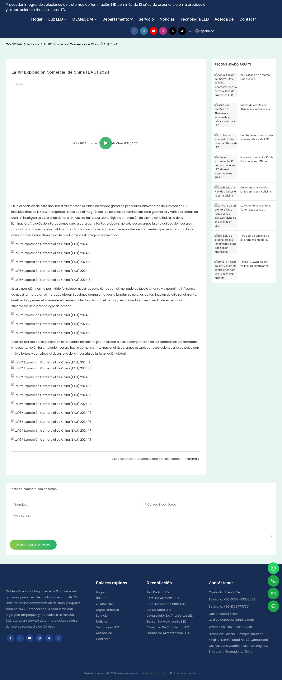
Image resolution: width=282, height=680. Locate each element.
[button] (255, 19)
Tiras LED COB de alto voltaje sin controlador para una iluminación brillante (254, 264)
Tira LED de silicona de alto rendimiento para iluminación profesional (254, 238)
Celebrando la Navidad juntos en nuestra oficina (255, 189)
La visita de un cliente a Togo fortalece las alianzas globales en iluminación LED (255, 207)
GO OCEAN (14, 44)
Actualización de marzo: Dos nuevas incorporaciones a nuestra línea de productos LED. (256, 77)
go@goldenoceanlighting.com (231, 619)
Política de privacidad (183, 673)
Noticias (33, 44)
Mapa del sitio (157, 673)
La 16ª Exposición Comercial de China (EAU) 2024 (80, 44)
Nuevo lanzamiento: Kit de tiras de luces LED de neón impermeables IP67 (256, 159)
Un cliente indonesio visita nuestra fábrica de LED (256, 137)
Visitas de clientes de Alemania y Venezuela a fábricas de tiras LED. (255, 107)
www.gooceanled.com (132, 673)
